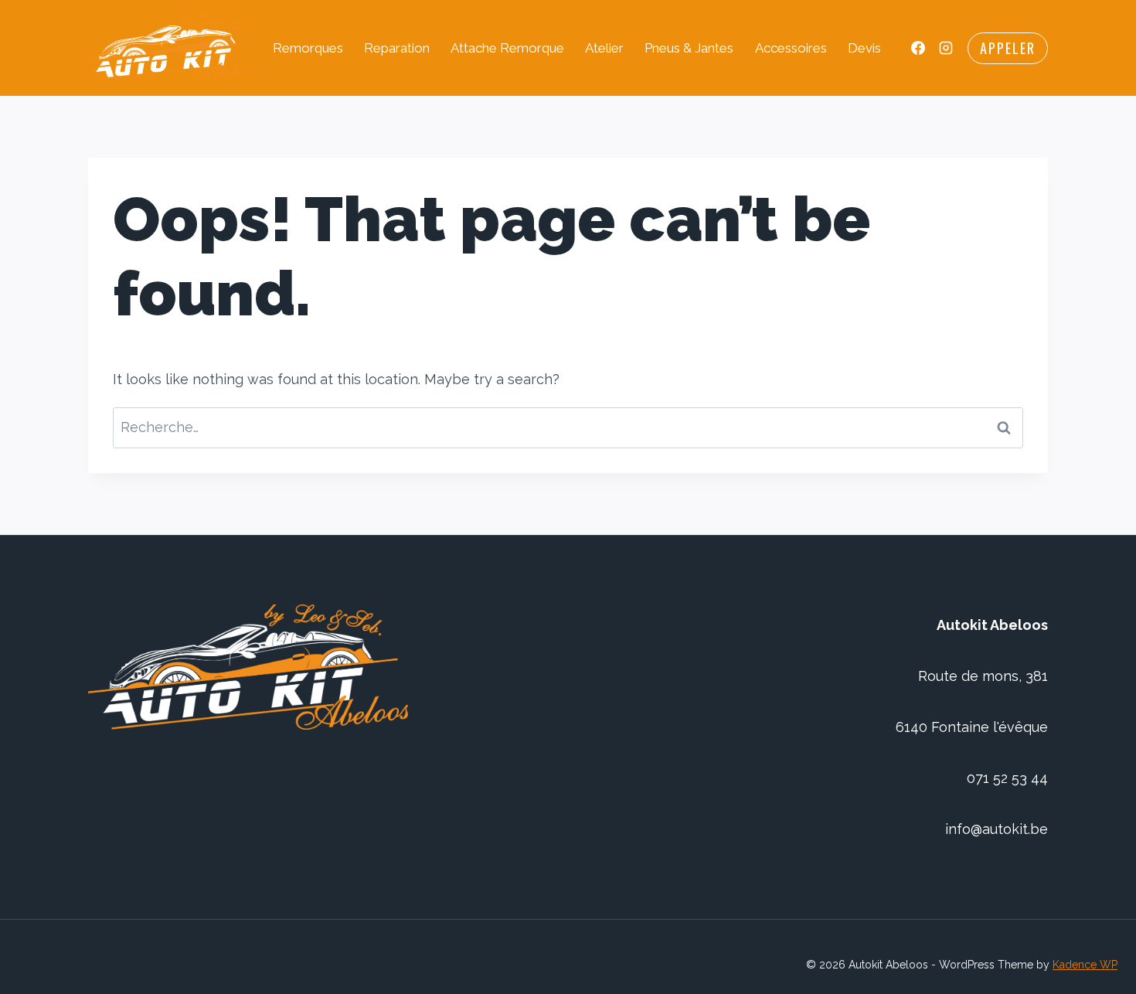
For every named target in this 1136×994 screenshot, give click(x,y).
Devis (864, 48)
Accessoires (791, 48)
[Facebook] (918, 48)
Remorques (308, 48)
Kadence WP (1085, 964)
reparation (397, 48)
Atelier (604, 48)
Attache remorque (507, 48)
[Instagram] (946, 48)
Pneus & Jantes (689, 48)
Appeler (1008, 48)
